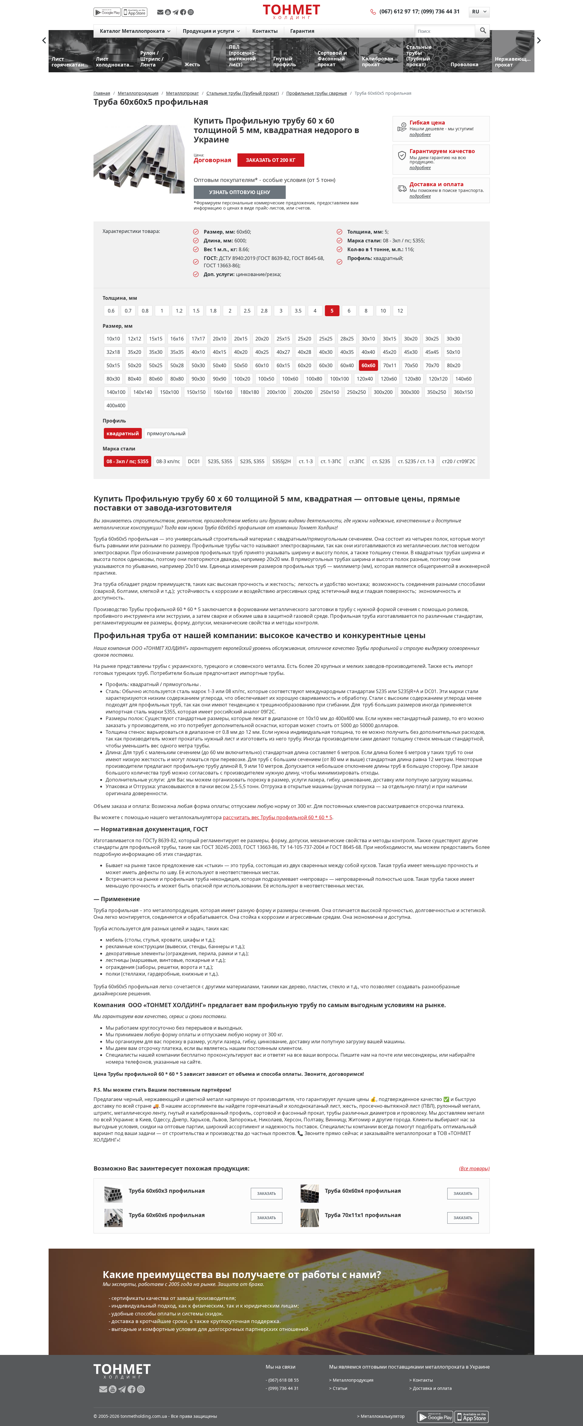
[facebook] (184, 12)
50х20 (134, 365)
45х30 (411, 352)
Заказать (266, 1193)
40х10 (198, 352)
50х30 (198, 365)
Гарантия (302, 31)
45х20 (389, 352)
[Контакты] (373, 11)
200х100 (276, 392)
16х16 (177, 338)
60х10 (262, 365)
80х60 (155, 378)
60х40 (347, 365)
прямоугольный (166, 433)
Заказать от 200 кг (270, 160)
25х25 (325, 338)
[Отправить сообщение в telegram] (176, 12)
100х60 (290, 378)
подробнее (420, 134)
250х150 (329, 392)
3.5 (298, 310)
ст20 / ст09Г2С (458, 461)
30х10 (368, 338)
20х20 (262, 338)
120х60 (389, 378)
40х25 (262, 352)
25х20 (304, 338)
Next (539, 40)
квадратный (123, 433)
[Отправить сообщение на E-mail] (161, 12)
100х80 (314, 378)
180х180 (249, 392)
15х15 (155, 338)
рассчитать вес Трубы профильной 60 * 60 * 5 (277, 817)
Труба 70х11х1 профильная (363, 1215)
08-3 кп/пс (168, 461)
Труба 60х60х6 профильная (167, 1215)
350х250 (436, 392)
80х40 (134, 378)
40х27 (283, 352)
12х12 (134, 338)
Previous (44, 40)
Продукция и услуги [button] (209, 31)
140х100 (116, 392)
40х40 (368, 352)
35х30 (155, 352)
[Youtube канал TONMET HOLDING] (168, 12)
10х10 (113, 338)
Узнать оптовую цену (239, 192)
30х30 (453, 338)
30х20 (411, 338)
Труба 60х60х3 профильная (167, 1190)
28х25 (347, 338)
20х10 (219, 338)
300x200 (383, 392)
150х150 (196, 392)
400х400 (116, 405)
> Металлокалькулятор (381, 1416)
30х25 (432, 338)
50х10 (453, 352)
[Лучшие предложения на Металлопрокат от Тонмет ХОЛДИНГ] (291, 12)
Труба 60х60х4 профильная (363, 1190)
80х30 (113, 378)
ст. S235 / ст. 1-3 (416, 461)
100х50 (266, 378)
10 (383, 310)
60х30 (325, 365)
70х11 (390, 365)
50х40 (219, 365)
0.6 (111, 310)
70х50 (411, 365)
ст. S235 (381, 461)
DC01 (194, 461)
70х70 (432, 365)
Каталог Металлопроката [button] (133, 31)
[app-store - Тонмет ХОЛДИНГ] (134, 12)
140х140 (142, 392)
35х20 (134, 352)
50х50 (240, 365)
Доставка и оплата (432, 1388)
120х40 (365, 378)
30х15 (389, 338)
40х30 (325, 352)
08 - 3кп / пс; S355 (127, 461)
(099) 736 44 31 (440, 11)
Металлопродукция (353, 1380)
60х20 (304, 365)
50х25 (155, 365)
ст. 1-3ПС (331, 461)
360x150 (463, 392)
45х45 (432, 352)
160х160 (222, 392)
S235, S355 (220, 461)
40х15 (219, 352)
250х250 (356, 392)
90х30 (198, 378)
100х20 (242, 378)
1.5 (196, 310)
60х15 (283, 365)
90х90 (219, 378)
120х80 (413, 378)
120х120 (438, 378)
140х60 (463, 378)
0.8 (145, 310)
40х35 (347, 352)
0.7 (128, 310)
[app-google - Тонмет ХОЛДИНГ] (107, 12)
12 (400, 310)
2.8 (264, 310)
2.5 (247, 310)
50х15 (113, 365)
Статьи (340, 1388)
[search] (483, 31)
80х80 (177, 378)
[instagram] (191, 12)
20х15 (240, 338)
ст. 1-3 (306, 461)
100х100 (339, 378)
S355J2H (281, 461)
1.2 (179, 310)
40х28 (304, 352)
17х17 (198, 338)
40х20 (240, 352)
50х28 (177, 365)
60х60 (368, 365)
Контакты (265, 31)
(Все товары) (474, 1168)
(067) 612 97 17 (399, 11)
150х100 (169, 392)
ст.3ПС (356, 461)
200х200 (303, 392)
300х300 (410, 392)
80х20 (453, 365)
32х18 (113, 352)
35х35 (177, 352)
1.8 (213, 310)
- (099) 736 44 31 (282, 1388)
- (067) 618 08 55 (282, 1380)
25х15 (283, 338)
